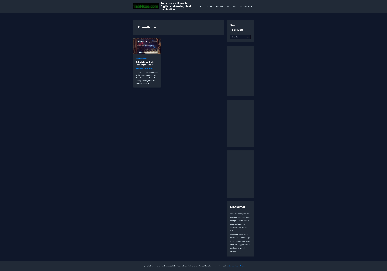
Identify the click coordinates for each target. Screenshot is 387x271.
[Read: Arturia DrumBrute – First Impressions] (147, 46)
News (235, 6)
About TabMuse (246, 6)
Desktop (209, 6)
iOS (201, 6)
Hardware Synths (222, 6)
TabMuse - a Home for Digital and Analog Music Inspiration (176, 6)
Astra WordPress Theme (236, 266)
